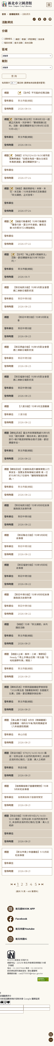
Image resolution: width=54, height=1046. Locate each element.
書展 (24, 39)
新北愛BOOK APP (25, 908)
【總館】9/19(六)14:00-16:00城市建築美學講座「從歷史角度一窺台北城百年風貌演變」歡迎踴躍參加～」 (29, 158)
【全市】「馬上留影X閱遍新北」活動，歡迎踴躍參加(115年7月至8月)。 (29, 257)
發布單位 (8, 100)
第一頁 (11, 884)
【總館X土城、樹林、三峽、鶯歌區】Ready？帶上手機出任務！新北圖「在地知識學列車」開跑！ (29, 657)
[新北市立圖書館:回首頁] (17, 4)
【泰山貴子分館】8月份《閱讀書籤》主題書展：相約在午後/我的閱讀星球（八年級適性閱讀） (29, 723)
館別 (4, 61)
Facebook (21, 918)
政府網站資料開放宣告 (16, 971)
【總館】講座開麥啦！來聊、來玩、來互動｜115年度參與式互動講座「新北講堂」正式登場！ (28, 191)
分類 (4, 31)
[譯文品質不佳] (7, 1002)
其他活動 (29, 43)
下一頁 (39, 884)
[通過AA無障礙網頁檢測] (43, 979)
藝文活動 (18, 43)
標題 (6, 92)
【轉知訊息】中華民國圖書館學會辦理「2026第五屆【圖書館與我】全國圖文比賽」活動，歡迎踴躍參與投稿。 (29, 690)
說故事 (41, 39)
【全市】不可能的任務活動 (35, 92)
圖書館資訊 (14, 14)
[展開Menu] (49, 5)
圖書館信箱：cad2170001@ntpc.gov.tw (25, 973)
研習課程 (32, 39)
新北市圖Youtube (25, 929)
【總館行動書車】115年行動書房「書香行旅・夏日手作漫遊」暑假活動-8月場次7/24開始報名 (28, 224)
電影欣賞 (8, 43)
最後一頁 (42, 884)
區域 (4, 49)
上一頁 (14, 884)
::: (1, 2)
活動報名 (8, 39)
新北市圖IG (21, 939)
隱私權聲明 (32, 971)
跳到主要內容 (6, 2)
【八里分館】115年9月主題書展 (33, 406)
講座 (17, 39)
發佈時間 (8, 108)
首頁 (4, 14)
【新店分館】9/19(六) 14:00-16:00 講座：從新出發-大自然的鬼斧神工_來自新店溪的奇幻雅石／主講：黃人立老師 (29, 756)
